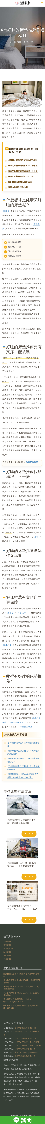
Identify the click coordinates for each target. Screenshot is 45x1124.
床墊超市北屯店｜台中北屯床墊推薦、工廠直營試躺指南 (21, 987)
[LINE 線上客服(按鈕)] (22, 1120)
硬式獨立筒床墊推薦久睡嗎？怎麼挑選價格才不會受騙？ (21, 1006)
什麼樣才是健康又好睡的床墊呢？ (23, 160)
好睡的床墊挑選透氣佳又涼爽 (21, 176)
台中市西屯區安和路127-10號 (27, 1042)
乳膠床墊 (9, 613)
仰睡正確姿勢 (32, 462)
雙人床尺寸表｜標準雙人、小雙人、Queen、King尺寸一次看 (18, 1000)
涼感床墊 (7, 959)
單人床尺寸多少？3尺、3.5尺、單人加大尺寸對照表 (21, 994)
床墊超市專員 (26, 727)
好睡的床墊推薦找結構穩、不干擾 (23, 171)
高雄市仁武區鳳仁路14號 (25, 1056)
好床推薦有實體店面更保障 (20, 182)
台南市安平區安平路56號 (25, 1049)
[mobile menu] (42, 3)
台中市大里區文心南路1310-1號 (28, 1045)
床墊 (36, 537)
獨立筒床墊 (8, 948)
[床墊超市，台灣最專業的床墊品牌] (22, 3)
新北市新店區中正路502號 (25, 1028)
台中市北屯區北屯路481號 (25, 1038)
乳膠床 (6, 211)
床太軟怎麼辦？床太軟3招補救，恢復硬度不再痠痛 (21, 981)
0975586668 (17, 722)
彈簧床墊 (22, 613)
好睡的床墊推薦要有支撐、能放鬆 (23, 165)
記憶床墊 (7, 952)
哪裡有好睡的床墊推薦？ (19, 187)
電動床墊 (7, 955)
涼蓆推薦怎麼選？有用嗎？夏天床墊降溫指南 (21, 975)
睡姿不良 (7, 645)
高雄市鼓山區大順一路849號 (26, 1052)
